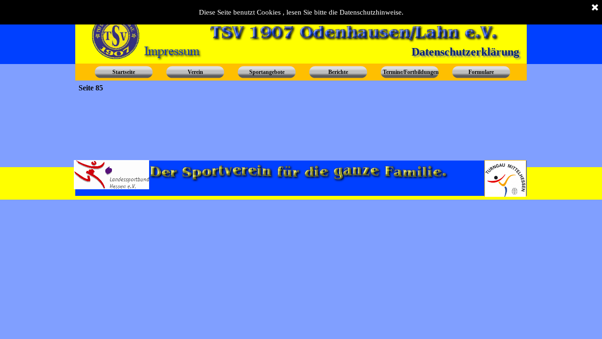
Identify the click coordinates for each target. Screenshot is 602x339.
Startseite (123, 72)
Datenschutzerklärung (465, 52)
